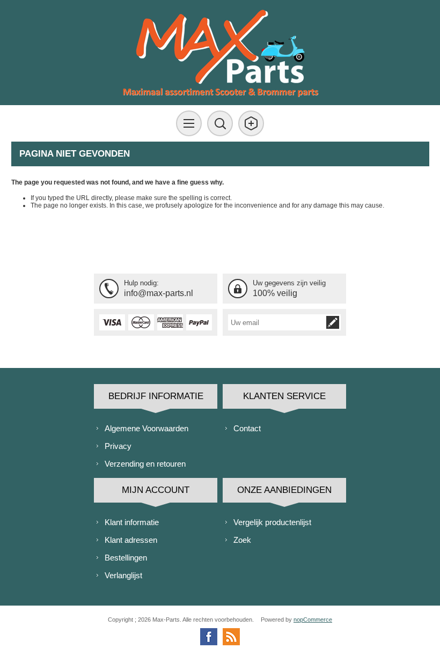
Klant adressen (131, 539)
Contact (247, 428)
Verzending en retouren (145, 463)
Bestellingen (126, 557)
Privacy (118, 446)
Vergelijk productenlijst (272, 522)
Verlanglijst (123, 575)
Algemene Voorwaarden (146, 428)
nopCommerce (313, 619)
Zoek (242, 539)
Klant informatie (132, 522)
